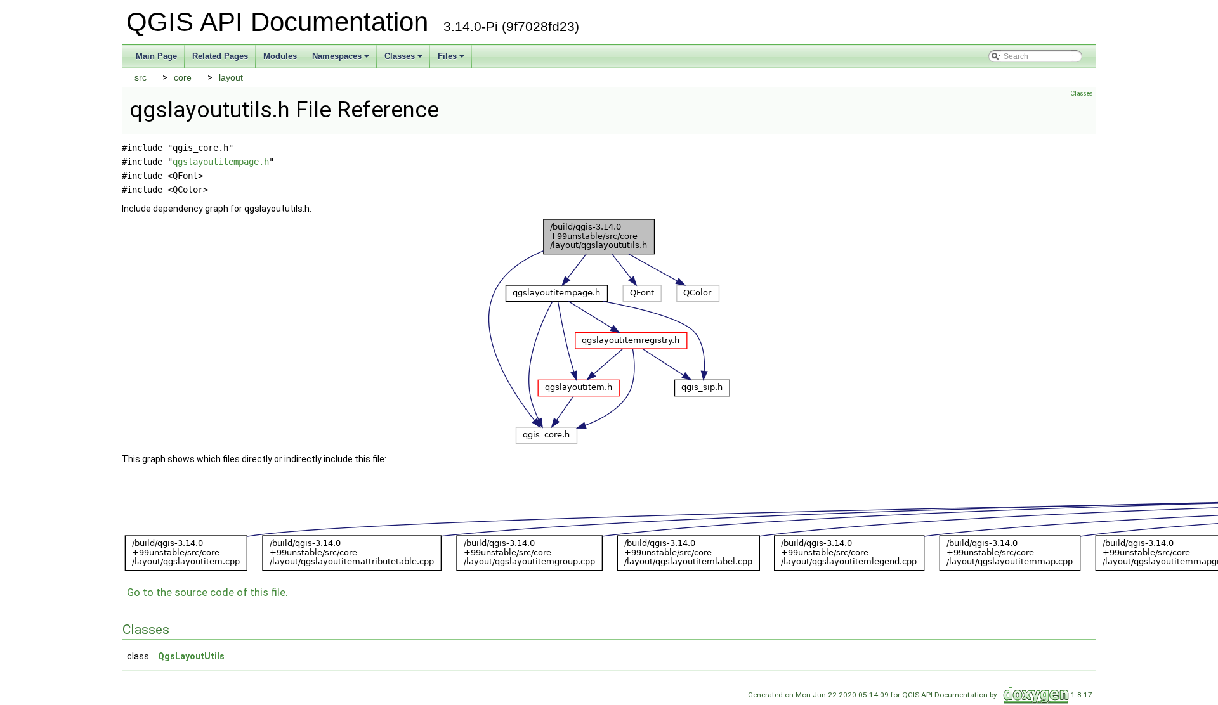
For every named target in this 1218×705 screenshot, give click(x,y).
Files (447, 56)
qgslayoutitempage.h (221, 162)
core (183, 77)
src (140, 77)
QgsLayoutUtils (191, 656)
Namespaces (337, 56)
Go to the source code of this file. (207, 592)
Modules (280, 56)
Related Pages (220, 56)
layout (231, 77)
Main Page (156, 56)
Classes (399, 56)
